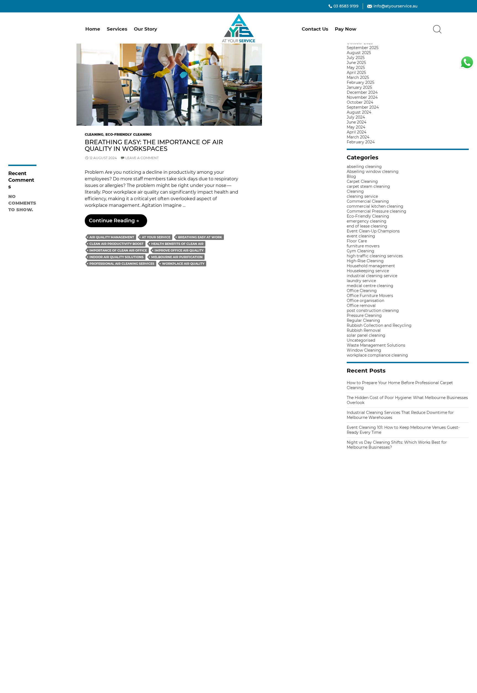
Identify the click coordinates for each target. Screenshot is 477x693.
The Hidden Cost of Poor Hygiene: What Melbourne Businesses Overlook (22, 54)
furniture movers (363, 246)
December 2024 (362, 92)
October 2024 (360, 102)
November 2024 (362, 97)
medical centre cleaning (370, 285)
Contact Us (315, 29)
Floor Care (357, 241)
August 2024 (359, 112)
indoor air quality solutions (116, 257)
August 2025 (359, 52)
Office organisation (365, 300)
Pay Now (345, 29)
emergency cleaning (366, 221)
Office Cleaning (362, 290)
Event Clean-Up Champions (373, 231)
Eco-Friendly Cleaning (128, 134)
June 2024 (356, 122)
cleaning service (362, 196)
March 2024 (358, 137)
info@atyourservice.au (395, 6)
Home (92, 29)
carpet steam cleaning (368, 186)
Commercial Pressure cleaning (376, 211)
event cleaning (361, 236)
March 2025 (358, 77)
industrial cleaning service (372, 275)
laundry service (361, 280)
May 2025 (356, 67)
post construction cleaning (373, 310)
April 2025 (356, 72)
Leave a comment (142, 158)
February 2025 (360, 82)
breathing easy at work (200, 237)
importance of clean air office (118, 250)
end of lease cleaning (367, 226)
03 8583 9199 (346, 6)
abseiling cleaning (364, 166)
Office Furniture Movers (370, 295)
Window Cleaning (364, 350)
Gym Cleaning (360, 250)
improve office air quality (179, 250)
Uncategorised (361, 340)
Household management (371, 265)
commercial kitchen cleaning (375, 206)
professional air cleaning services (121, 264)
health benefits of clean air (177, 244)
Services (117, 29)
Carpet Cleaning (362, 181)
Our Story (145, 29)
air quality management (111, 237)
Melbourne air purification (177, 257)
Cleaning (94, 134)
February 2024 (361, 142)
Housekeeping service (368, 270)
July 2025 (356, 57)
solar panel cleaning (366, 335)
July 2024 (356, 117)
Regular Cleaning (363, 320)
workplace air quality (183, 264)
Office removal (361, 305)
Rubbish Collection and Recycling (379, 325)
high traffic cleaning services (375, 255)
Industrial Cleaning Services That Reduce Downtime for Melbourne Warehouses (20, 83)
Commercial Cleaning (368, 201)
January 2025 (359, 87)
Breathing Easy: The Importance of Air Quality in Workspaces (154, 145)
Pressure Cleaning (364, 315)
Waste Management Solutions (376, 345)
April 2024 (356, 132)
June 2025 (356, 62)
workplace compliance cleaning (377, 355)
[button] (437, 29)
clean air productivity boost (116, 244)
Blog (351, 176)
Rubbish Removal (364, 330)
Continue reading (118, 222)
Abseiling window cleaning (373, 171)
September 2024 (363, 107)
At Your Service (156, 237)
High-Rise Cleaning (365, 260)
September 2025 (362, 47)
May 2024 (356, 127)
